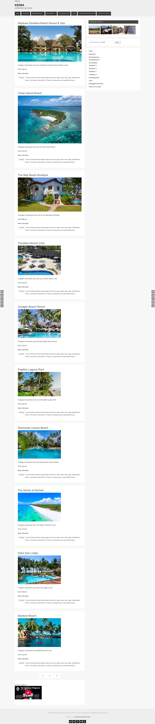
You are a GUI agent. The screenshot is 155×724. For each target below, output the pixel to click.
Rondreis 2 (92, 65)
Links (90, 80)
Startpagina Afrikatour (96, 84)
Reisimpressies (94, 57)
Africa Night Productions (82, 717)
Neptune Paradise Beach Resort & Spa (41, 23)
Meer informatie (23, 73)
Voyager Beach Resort (31, 306)
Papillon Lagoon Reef (31, 369)
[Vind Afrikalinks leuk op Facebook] (1, 298)
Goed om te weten (95, 87)
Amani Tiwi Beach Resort (33, 77)
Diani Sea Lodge (55, 77)
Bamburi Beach (45, 77)
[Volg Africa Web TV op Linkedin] (1, 302)
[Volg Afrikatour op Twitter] (1, 295)
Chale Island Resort (30, 93)
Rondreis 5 (92, 74)
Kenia (19, 5)
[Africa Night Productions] (1, 305)
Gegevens (92, 54)
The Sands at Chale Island (37, 80)
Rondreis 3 (92, 68)
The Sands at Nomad (30, 490)
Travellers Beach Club (31, 243)
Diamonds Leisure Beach (33, 427)
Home (91, 51)
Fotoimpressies (94, 78)
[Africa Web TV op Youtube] (1, 291)
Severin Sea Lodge (65, 77)
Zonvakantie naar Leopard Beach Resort (63, 80)
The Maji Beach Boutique (33, 175)
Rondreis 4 (92, 71)
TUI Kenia (48, 80)
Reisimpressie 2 (94, 60)
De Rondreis (93, 63)
